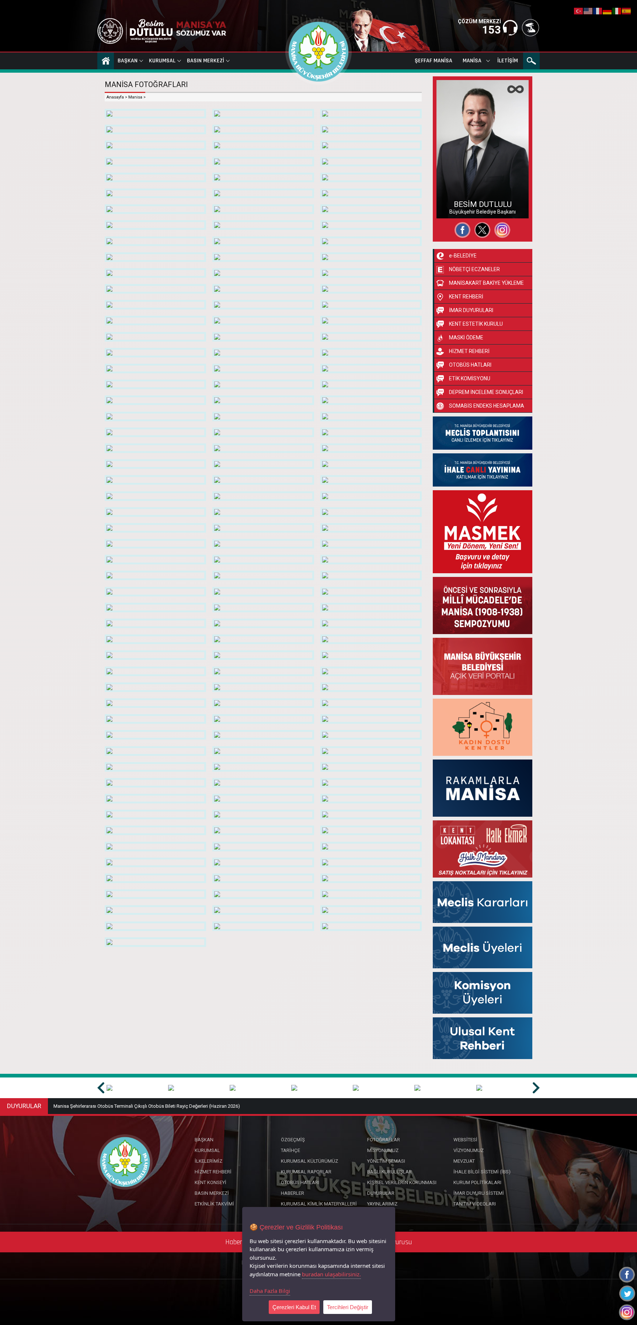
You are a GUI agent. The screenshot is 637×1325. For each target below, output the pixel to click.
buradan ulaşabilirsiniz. (331, 1274)
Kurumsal (162, 61)
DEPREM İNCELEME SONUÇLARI (486, 392)
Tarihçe (290, 1150)
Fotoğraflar (456, 195)
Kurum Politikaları (477, 1182)
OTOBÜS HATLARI (470, 365)
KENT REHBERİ (466, 297)
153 (491, 30)
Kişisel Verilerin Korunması (401, 1182)
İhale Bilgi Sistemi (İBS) (482, 1171)
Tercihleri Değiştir (347, 1307)
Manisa (472, 61)
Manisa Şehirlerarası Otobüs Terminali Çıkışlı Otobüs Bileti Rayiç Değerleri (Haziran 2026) (146, 1106)
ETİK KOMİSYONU (469, 378)
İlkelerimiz (208, 1161)
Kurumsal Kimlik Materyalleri (319, 1204)
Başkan (128, 61)
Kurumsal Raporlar (306, 1171)
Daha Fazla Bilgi (270, 1290)
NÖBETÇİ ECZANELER (474, 269)
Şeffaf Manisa (433, 61)
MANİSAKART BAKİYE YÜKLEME (486, 283)
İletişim (507, 61)
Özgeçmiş (455, 181)
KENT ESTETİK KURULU (476, 324)
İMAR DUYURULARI (471, 310)
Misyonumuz (382, 1150)
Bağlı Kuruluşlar (389, 1171)
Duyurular (380, 1193)
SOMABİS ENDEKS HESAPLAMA (486, 406)
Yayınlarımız (382, 1204)
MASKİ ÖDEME (466, 337)
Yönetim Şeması (386, 1161)
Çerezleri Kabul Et (294, 1307)
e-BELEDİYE (463, 256)
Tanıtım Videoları (474, 1204)
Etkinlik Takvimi (214, 1204)
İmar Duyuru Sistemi (478, 1193)
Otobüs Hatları (300, 1182)
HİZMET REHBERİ (469, 351)
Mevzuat (464, 1161)
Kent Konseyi (210, 1182)
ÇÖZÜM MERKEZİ (479, 21)
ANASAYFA (105, 60)
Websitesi (454, 208)
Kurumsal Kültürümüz (309, 1161)
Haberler (292, 1193)
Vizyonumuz (468, 1150)
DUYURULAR (24, 1106)
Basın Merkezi (205, 61)
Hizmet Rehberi (213, 1171)
